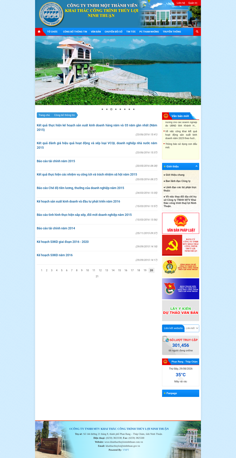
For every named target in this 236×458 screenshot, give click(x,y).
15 (119, 270)
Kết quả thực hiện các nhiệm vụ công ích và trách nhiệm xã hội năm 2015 (87, 174)
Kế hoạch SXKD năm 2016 (55, 255)
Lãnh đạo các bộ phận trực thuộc (180, 189)
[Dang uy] (180, 245)
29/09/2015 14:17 (146, 260)
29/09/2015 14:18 (146, 246)
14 (113, 270)
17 (132, 270)
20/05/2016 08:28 (146, 165)
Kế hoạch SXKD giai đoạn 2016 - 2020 (63, 242)
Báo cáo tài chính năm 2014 (56, 228)
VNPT (126, 450)
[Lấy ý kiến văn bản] (180, 310)
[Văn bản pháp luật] (180, 223)
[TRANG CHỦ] (40, 31)
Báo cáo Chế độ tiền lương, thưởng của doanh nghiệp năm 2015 (80, 188)
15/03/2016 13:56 (146, 219)
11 (93, 270)
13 (106, 270)
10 (87, 270)
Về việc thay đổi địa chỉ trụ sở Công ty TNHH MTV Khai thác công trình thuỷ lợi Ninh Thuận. (180, 201)
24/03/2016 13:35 (146, 192)
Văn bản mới (180, 116)
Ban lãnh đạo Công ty (178, 181)
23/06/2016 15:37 (146, 152)
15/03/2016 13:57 (146, 206)
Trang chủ (44, 115)
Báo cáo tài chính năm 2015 (56, 161)
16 (125, 270)
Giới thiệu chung (175, 174)
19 (145, 270)
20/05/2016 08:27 (146, 179)
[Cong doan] (180, 267)
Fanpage (172, 393)
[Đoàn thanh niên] (180, 289)
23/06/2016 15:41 (146, 134)
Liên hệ (181, 3)
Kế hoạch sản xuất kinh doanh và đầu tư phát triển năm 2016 (78, 201)
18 (138, 270)
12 (100, 270)
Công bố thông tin (64, 115)
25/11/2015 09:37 (146, 233)
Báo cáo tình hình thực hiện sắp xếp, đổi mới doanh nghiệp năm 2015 (84, 215)
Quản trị (192, 3)
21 (97, 276)
